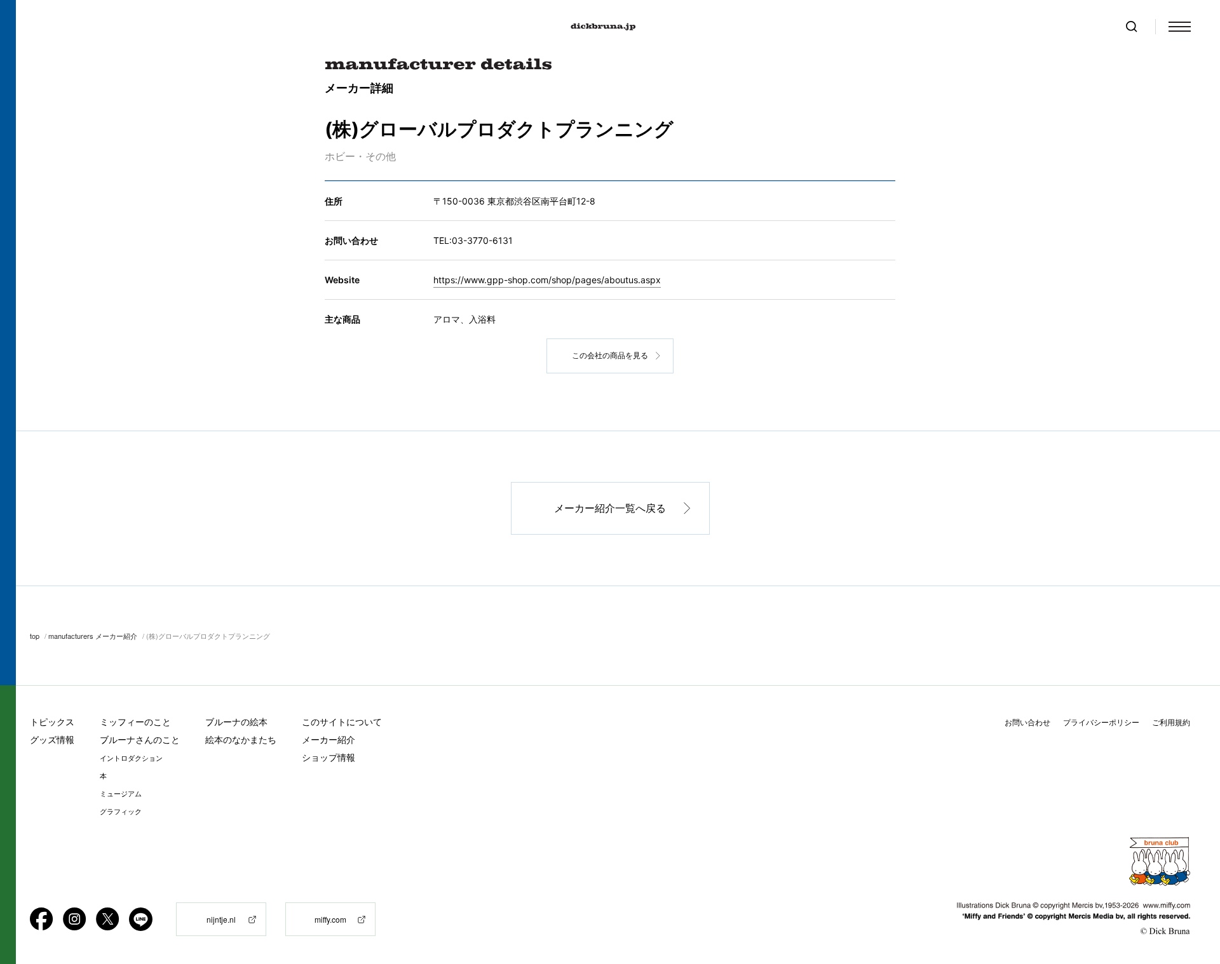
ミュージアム (121, 793)
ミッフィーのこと (135, 721)
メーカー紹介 (328, 739)
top (34, 636)
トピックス (52, 721)
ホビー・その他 (360, 156)
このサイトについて (342, 721)
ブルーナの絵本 (236, 721)
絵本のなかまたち (240, 739)
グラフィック (121, 811)
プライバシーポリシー (1101, 722)
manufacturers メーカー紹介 (92, 636)
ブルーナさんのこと (140, 739)
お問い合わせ (1027, 722)
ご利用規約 (1171, 722)
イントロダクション (131, 758)
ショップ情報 (328, 757)
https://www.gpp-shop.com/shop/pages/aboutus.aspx (547, 279)
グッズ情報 (52, 739)
